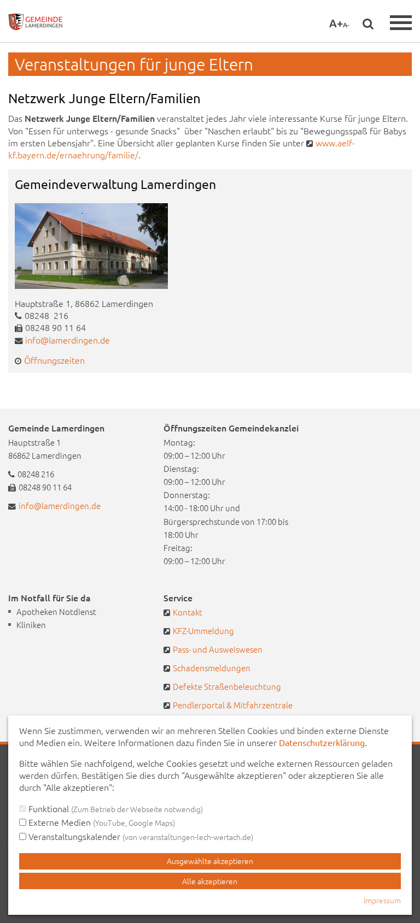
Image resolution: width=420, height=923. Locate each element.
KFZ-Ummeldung (203, 630)
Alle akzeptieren (209, 880)
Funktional (114, 808)
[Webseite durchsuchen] (368, 23)
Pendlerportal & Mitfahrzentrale (233, 705)
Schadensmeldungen (211, 667)
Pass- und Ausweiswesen (217, 649)
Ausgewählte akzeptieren (210, 860)
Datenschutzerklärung (322, 742)
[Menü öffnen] (401, 22)
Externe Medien (100, 822)
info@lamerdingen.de (67, 340)
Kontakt (187, 612)
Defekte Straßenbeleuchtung (227, 686)
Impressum (382, 900)
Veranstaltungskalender (139, 836)
